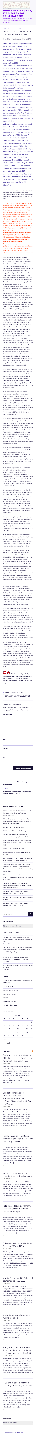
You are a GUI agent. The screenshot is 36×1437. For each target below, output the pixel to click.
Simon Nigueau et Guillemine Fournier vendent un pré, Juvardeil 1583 (17, 843)
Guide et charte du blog (16, 827)
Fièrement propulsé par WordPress (13, 1432)
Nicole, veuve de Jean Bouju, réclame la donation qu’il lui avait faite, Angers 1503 (18, 1139)
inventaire (25, 695)
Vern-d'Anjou (25, 696)
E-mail (5, 748)
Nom (5, 739)
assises (8, 695)
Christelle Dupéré (8, 903)
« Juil (8, 1043)
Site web (5, 758)
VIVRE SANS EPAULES (10, 1005)
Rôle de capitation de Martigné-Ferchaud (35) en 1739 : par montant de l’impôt (17, 1209)
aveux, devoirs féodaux (14, 692)
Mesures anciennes (9, 994)
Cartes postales (8, 986)
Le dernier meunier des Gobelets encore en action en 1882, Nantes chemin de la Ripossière (18, 877)
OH (20, 29)
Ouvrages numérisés (9, 1001)
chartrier (16, 695)
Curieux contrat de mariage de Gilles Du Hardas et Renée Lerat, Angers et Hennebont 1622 (17, 813)
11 (9, 1029)
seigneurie (9, 696)
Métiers (5, 997)
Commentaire (8, 714)
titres (16, 696)
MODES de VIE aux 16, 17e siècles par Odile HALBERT (17, 13)
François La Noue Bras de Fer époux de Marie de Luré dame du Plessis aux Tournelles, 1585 (17, 1350)
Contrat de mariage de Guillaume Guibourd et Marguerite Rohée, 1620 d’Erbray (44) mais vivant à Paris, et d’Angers (17, 950)
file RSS (6, 1051)
